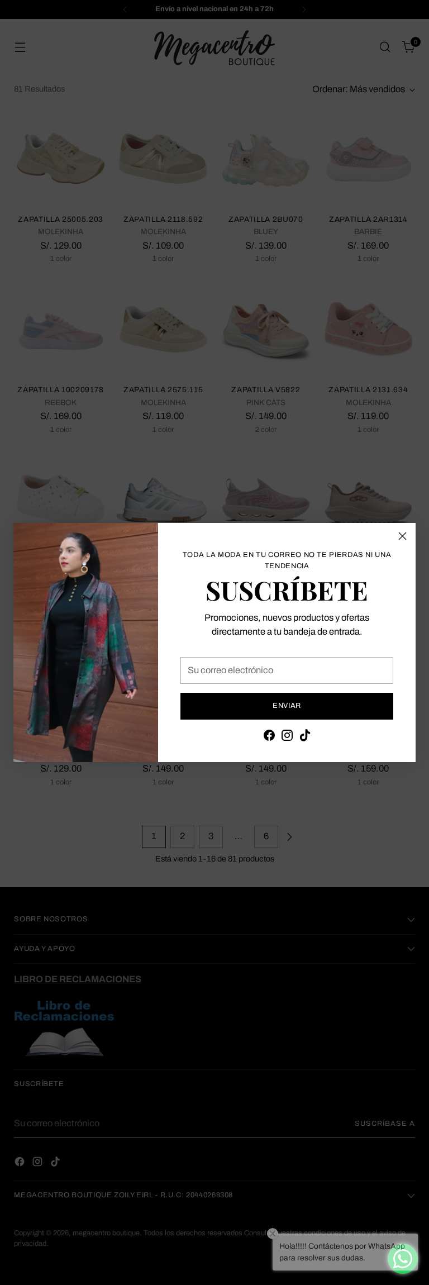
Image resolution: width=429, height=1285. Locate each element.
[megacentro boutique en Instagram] (287, 737)
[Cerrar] (402, 536)
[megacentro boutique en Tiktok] (305, 737)
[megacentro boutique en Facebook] (269, 737)
